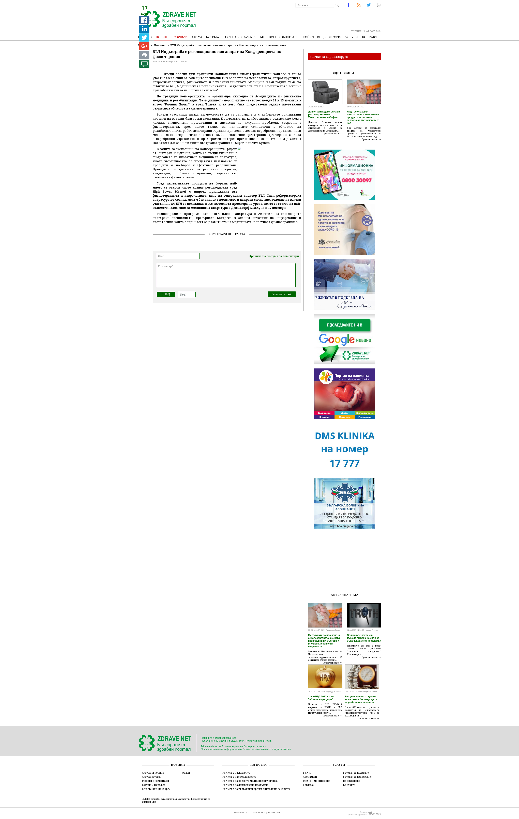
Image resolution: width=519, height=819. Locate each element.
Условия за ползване (356, 772)
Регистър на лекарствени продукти (245, 784)
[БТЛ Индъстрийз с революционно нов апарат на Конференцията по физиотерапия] (168, 19)
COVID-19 (181, 37)
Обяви (186, 772)
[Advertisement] (307, 18)
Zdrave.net (239, 812)
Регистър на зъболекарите (239, 776)
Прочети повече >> (332, 133)
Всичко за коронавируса (329, 57)
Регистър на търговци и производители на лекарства (256, 788)
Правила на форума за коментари (274, 256)
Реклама (308, 784)
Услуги (351, 37)
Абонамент (310, 776)
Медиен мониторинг (316, 780)
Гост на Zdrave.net (153, 784)
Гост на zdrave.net (239, 37)
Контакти (371, 37)
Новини (163, 37)
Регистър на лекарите (236, 772)
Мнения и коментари (279, 37)
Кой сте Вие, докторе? (322, 37)
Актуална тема (205, 37)
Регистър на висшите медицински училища (250, 780)
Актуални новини (153, 772)
